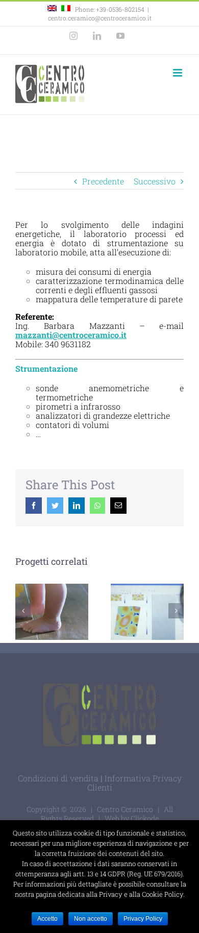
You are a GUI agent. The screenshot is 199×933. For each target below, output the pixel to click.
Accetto (47, 918)
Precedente (103, 181)
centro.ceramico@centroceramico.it (100, 18)
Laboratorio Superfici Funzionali (145, 598)
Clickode (145, 818)
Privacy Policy (142, 918)
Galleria (147, 625)
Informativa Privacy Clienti (134, 783)
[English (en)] (52, 9)
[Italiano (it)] (65, 9)
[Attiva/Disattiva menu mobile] (178, 72)
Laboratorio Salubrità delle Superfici (51, 612)
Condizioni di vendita (58, 778)
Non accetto (90, 918)
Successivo (155, 181)
